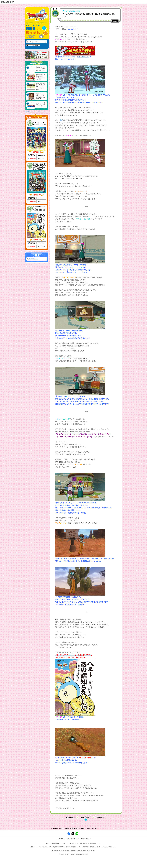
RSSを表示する (33, 259)
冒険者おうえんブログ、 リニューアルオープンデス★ (40, 68)
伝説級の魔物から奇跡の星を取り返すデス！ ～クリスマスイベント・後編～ (40, 86)
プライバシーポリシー (73, 838)
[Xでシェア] (73, 833)
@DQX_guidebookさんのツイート (34, 112)
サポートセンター (86, 838)
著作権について (60, 838)
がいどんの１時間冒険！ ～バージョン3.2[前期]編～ (40, 104)
